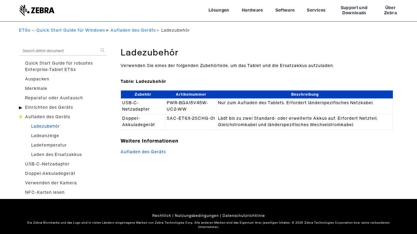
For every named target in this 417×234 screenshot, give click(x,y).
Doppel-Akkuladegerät (50, 174)
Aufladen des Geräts (133, 30)
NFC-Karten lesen (45, 192)
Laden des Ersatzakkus (56, 155)
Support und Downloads (354, 11)
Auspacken (37, 79)
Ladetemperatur (49, 145)
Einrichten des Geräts (49, 107)
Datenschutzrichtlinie (244, 216)
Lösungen (219, 10)
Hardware (252, 10)
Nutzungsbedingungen (197, 216)
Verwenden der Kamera (51, 183)
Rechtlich (161, 216)
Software (285, 10)
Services (316, 10)
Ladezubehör (45, 126)
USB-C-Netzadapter (47, 164)
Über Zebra (390, 11)
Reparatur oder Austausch (54, 98)
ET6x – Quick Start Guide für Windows (62, 30)
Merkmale (36, 89)
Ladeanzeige (45, 136)
